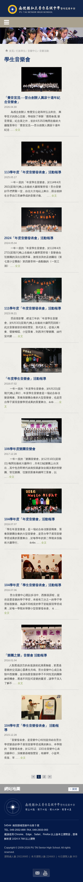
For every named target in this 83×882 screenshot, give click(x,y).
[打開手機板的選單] (41, 22)
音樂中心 (32, 50)
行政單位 (21, 50)
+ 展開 (73, 789)
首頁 (11, 50)
